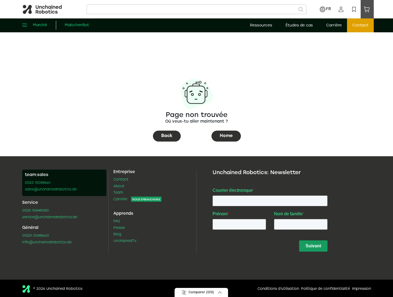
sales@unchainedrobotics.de (51, 189)
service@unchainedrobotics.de (49, 217)
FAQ (116, 221)
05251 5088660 (35, 236)
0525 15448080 (35, 210)
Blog (117, 234)
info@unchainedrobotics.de (47, 242)
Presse (119, 228)
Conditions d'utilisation (278, 289)
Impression (361, 289)
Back (166, 135)
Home (226, 135)
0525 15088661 (38, 183)
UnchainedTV (125, 241)
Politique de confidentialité (325, 289)
